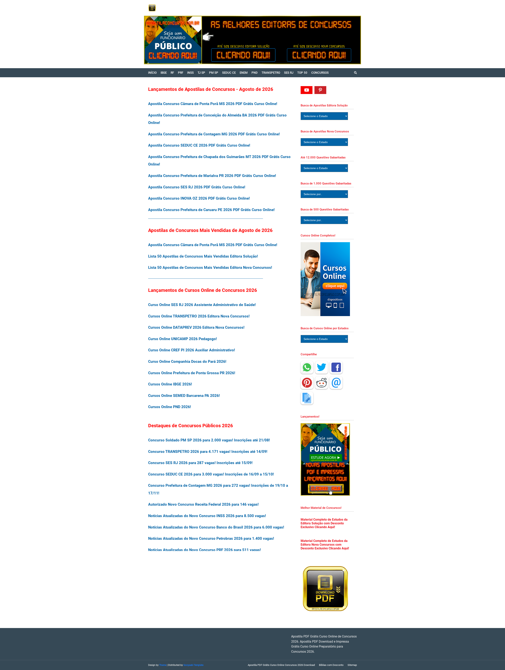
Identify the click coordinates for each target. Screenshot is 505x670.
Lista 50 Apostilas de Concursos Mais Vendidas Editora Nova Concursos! (210, 267)
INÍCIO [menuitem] (152, 72)
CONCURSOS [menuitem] (320, 72)
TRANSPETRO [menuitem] (271, 72)
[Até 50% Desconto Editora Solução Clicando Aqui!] (212, 40)
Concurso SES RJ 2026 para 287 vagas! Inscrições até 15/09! (200, 463)
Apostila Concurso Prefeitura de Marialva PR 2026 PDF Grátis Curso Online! (212, 175)
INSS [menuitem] (190, 72)
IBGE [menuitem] (164, 72)
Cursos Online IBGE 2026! (170, 384)
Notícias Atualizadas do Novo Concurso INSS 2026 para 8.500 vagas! (207, 516)
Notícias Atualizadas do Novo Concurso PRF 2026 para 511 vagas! (204, 550)
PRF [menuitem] (180, 72)
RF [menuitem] (172, 72)
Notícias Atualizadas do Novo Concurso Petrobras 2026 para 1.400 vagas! (211, 538)
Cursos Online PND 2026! (169, 407)
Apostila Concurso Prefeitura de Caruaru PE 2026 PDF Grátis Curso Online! (211, 210)
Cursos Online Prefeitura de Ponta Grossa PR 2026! (191, 373)
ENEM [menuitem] (244, 72)
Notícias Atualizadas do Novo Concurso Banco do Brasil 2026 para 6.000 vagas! (216, 527)
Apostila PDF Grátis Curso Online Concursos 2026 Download (281, 664)
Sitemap (352, 664)
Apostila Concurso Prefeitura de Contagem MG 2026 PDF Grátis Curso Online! (214, 134)
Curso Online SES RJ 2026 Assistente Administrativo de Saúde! (202, 304)
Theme (162, 665)
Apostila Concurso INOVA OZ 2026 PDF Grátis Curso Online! (199, 198)
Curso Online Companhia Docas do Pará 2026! (187, 361)
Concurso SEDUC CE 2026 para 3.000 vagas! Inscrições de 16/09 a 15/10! (211, 474)
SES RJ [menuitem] (288, 72)
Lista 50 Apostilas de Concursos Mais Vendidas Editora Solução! (203, 256)
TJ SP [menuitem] (201, 72)
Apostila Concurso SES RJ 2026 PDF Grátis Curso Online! (196, 187)
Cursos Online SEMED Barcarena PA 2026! (184, 395)
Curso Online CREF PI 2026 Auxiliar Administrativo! (191, 350)
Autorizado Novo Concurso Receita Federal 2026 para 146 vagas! (203, 504)
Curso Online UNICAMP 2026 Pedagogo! (182, 339)
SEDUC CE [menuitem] (229, 72)
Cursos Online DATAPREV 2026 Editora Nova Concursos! (196, 327)
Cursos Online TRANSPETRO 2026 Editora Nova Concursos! (199, 316)
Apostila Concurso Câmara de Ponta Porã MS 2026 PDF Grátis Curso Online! (212, 103)
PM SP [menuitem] (213, 72)
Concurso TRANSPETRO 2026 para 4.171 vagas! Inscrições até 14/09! (207, 451)
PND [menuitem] (255, 72)
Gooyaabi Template (193, 665)
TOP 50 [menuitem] (302, 72)
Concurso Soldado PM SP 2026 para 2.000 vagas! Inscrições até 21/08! (209, 440)
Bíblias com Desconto (331, 664)
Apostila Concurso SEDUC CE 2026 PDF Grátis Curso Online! (199, 145)
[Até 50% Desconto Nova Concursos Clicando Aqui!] (321, 40)
